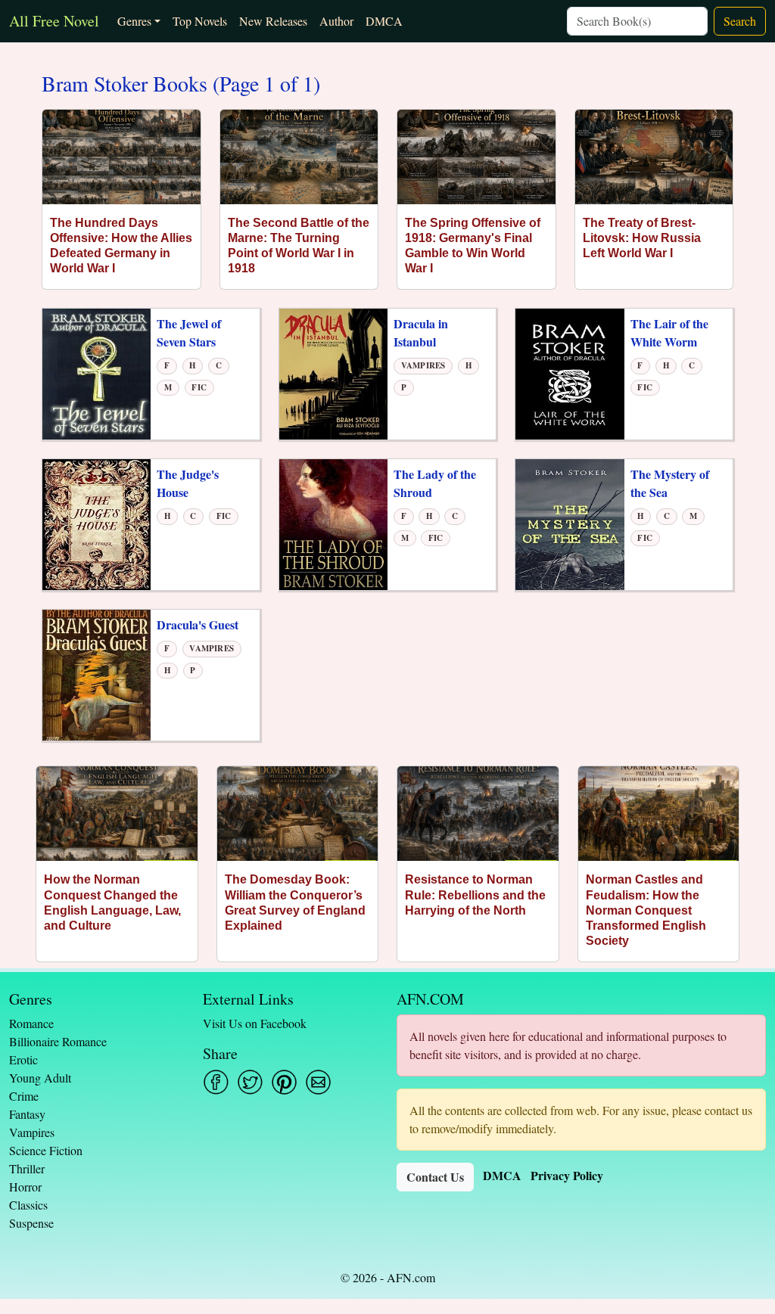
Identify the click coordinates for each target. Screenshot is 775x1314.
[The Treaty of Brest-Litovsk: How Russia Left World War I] (654, 157)
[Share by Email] (318, 1082)
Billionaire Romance (58, 1041)
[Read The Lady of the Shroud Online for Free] (333, 523)
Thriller (27, 1168)
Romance (31, 1023)
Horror (25, 1186)
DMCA (384, 21)
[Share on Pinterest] (284, 1082)
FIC (199, 387)
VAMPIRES (423, 365)
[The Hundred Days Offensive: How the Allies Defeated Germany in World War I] (121, 157)
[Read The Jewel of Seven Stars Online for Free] (96, 373)
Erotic (23, 1059)
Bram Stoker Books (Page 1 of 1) (181, 84)
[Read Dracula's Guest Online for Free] (96, 674)
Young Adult (40, 1078)
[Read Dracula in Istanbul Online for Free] (333, 373)
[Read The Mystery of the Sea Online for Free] (569, 523)
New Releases (273, 21)
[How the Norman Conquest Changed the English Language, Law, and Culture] (117, 813)
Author (336, 21)
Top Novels (200, 21)
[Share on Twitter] (250, 1082)
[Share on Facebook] (216, 1082)
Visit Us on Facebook (255, 1023)
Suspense (31, 1223)
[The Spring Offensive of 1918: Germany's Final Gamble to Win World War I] (476, 157)
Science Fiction (45, 1150)
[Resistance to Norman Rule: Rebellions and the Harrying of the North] (478, 813)
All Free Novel (54, 21)
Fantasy (27, 1114)
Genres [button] (134, 21)
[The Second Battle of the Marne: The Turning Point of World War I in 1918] (299, 157)
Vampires (31, 1132)
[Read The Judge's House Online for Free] (96, 523)
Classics (28, 1205)
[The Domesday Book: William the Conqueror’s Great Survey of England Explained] (297, 813)
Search (740, 21)
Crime (24, 1096)
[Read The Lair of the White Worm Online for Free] (569, 373)
